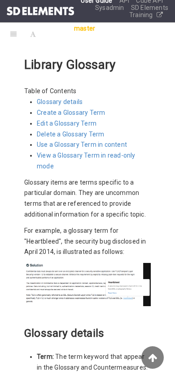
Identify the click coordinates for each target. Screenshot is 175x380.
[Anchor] (109, 332)
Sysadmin (110, 7)
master (84, 28)
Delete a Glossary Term (70, 134)
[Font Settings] (33, 34)
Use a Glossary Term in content (82, 144)
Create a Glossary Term (71, 112)
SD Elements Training (148, 11)
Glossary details (60, 101)
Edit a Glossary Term (66, 123)
